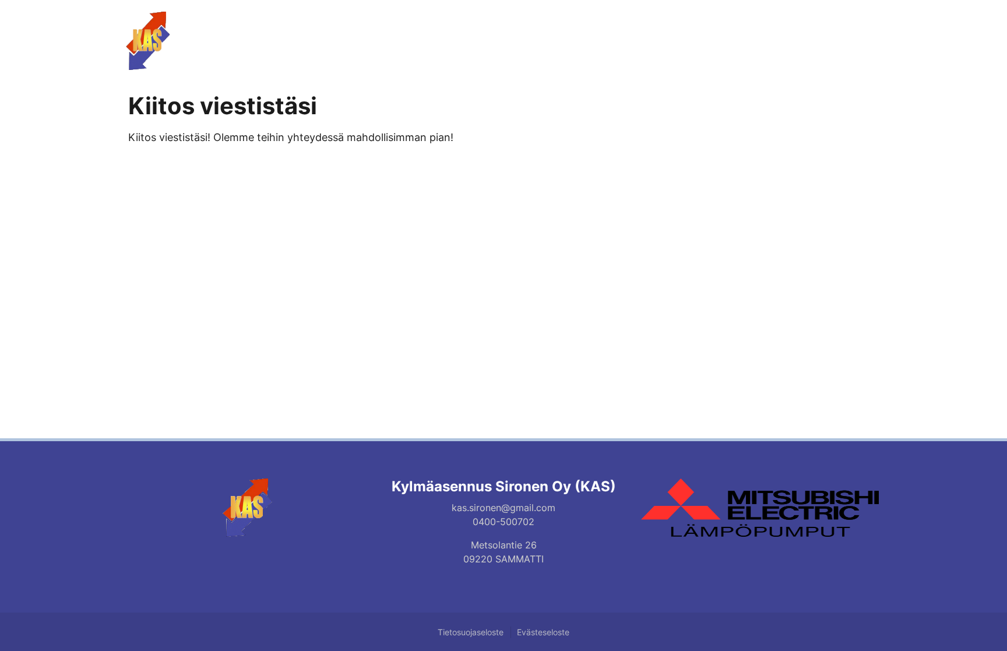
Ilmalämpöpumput (735, 32)
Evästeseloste (543, 632)
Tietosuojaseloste (471, 632)
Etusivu (646, 32)
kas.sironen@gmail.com (503, 507)
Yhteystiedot (838, 32)
